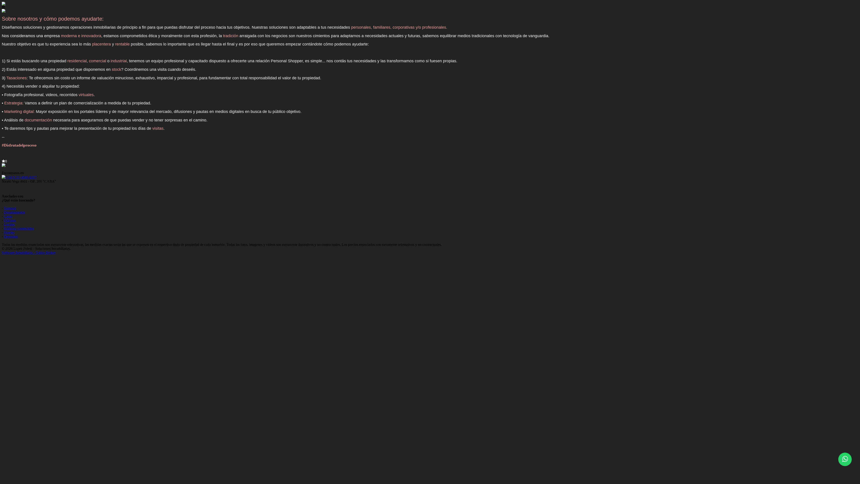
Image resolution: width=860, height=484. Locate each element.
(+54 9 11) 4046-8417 (21, 177)
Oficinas (10, 220)
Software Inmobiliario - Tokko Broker (29, 253)
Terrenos (10, 208)
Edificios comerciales (19, 228)
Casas (8, 216)
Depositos (11, 236)
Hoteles (9, 232)
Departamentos (14, 212)
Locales (9, 224)
